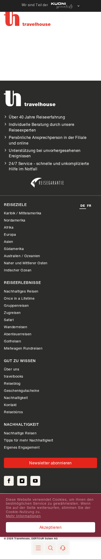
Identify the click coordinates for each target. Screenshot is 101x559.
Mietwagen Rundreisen (23, 348)
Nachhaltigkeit (16, 398)
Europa (10, 234)
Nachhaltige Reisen (20, 433)
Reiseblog (12, 383)
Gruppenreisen (16, 305)
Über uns (11, 369)
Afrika (8, 227)
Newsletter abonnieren (50, 462)
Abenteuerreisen (18, 334)
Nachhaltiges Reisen (21, 291)
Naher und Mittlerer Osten (26, 263)
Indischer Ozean (18, 270)
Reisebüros (13, 412)
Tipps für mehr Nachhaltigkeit (28, 440)
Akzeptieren (50, 527)
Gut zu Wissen (20, 361)
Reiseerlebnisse (22, 283)
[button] (50, 548)
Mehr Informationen (23, 516)
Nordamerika (14, 220)
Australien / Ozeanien (22, 256)
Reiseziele (15, 205)
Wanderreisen (15, 327)
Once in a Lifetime (19, 298)
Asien (8, 241)
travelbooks (13, 376)
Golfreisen (12, 341)
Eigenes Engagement (21, 447)
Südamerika (14, 249)
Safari (9, 320)
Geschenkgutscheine (21, 390)
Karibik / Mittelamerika (22, 213)
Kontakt (10, 405)
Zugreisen (12, 312)
